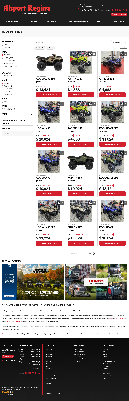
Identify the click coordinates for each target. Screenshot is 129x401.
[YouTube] (120, 10)
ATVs (47, 351)
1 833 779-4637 (90, 9)
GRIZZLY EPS (75, 227)
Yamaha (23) (8, 83)
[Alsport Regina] (27, 10)
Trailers (48, 366)
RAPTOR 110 (75, 78)
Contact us (5, 334)
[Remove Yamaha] (43, 48)
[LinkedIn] (126, 10)
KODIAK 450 (43, 128)
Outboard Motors (50, 364)
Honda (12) (8, 89)
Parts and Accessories (109, 373)
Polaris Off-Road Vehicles (52, 376)
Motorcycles (49, 359)
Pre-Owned (32, 22)
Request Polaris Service (109, 376)
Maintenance (106, 371)
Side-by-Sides (49, 354)
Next (90, 253)
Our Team (105, 354)
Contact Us (119, 22)
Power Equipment (50, 371)
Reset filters (123, 48)
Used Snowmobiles (79, 354)
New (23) (7, 45)
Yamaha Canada (107, 364)
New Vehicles (52, 346)
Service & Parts (107, 368)
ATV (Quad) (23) (9, 76)
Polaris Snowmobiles (51, 378)
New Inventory (11, 22)
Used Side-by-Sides (79, 359)
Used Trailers (78, 356)
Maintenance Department (76, 22)
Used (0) (7, 47)
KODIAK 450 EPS (108, 128)
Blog (104, 351)
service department (13, 321)
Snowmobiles (49, 356)
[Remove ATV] (52, 48)
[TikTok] (123, 10)
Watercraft (49, 361)
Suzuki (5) (7, 91)
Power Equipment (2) (11, 66)
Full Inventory (49, 349)
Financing (51, 22)
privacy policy (74, 393)
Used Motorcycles (79, 351)
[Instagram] (116, 10)
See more (4, 68)
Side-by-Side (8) (9, 63)
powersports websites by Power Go (28, 387)
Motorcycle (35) (9, 58)
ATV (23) (7, 55)
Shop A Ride (13, 389)
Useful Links (108, 346)
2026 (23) (7, 102)
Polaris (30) (8, 86)
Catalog (48, 373)
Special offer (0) (9, 109)
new (111, 318)
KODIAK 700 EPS (45, 78)
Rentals (100, 22)
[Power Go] (20, 393)
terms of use (84, 393)
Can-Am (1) (8, 94)
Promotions (49, 380)
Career (105, 356)
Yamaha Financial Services (110, 361)
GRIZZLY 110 (106, 78)
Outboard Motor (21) (11, 60)
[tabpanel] (29, 358)
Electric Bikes (49, 368)
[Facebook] (113, 10)
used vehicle (119, 318)
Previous (73, 253)
